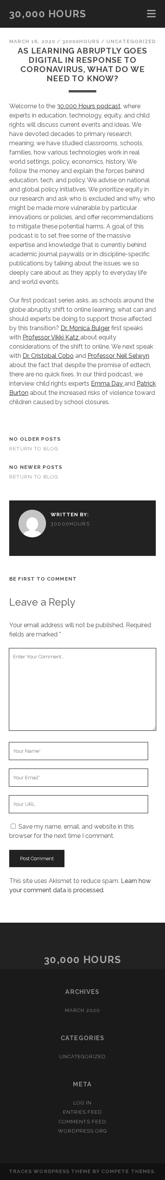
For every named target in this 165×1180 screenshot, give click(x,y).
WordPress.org (82, 1131)
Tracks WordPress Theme (50, 1171)
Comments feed (82, 1122)
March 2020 (82, 1010)
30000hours (80, 41)
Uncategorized (131, 41)
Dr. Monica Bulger (85, 328)
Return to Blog (34, 449)
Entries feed (82, 1112)
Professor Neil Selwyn (118, 355)
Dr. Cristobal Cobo (48, 355)
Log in (82, 1103)
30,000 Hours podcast (88, 106)
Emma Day (107, 383)
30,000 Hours (47, 14)
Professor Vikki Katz (51, 337)
